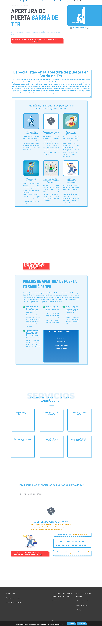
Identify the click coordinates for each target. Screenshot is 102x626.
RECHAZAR (82, 623)
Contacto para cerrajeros (14, 598)
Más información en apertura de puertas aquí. (72, 543)
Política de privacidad (82, 601)
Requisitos (55, 601)
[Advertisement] (51, 57)
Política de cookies (82, 605)
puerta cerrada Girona (79, 553)
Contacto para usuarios (13, 602)
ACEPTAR (71, 623)
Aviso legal (79, 610)
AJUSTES (60, 624)
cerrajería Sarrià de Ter (80, 534)
